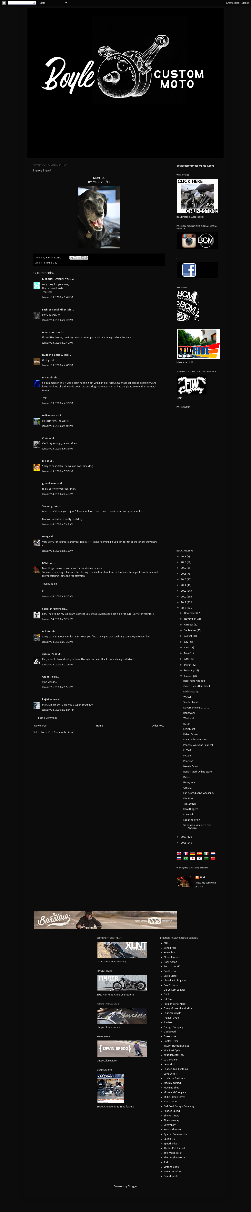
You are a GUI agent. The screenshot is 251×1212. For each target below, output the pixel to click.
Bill (44, 461)
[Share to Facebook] (83, 258)
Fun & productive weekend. (198, 793)
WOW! (187, 697)
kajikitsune (48, 699)
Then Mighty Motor (174, 1157)
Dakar (186, 777)
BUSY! (186, 723)
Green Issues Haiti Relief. (196, 686)
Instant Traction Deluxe (176, 1045)
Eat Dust (168, 999)
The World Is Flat (173, 1153)
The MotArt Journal (174, 1148)
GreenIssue (170, 1036)
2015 (184, 579)
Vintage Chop (171, 1167)
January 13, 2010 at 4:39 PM (57, 403)
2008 (184, 842)
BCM (45, 563)
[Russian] (179, 858)
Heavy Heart (190, 782)
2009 (184, 837)
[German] (193, 853)
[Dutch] (214, 853)
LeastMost (189, 729)
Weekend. (189, 718)
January (188, 676)
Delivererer (48, 415)
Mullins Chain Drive (174, 1097)
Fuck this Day (50, 263)
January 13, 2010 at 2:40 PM (57, 342)
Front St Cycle (171, 1017)
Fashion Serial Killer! (175, 1004)
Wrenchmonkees (173, 1171)
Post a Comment (47, 718)
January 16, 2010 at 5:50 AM (57, 687)
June (187, 647)
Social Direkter (51, 608)
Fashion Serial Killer (54, 309)
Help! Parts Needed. (194, 681)
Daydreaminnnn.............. (196, 707)
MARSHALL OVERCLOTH (56, 279)
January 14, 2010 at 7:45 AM (57, 524)
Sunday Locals (191, 702)
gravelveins (49, 483)
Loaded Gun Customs (176, 1069)
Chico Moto (170, 976)
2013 (184, 590)
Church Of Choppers (175, 980)
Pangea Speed (172, 1111)
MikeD (46, 631)
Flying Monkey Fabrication (178, 1008)
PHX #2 (187, 750)
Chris (45, 438)
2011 (184, 602)
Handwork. (189, 713)
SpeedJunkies (171, 1143)
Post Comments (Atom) (61, 732)
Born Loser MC (172, 966)
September (190, 630)
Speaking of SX (191, 820)
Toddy (167, 1162)
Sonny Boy (170, 1125)
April (187, 659)
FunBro (168, 1022)
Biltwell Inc (170, 952)
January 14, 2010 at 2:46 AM (57, 494)
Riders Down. (190, 734)
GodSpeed (170, 1031)
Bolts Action (170, 962)
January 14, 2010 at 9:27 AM (57, 619)
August (188, 636)
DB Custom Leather (174, 989)
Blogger (132, 1186)
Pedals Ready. (191, 691)
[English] (179, 853)
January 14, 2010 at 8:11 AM (57, 551)
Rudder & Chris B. (52, 355)
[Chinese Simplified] (214, 858)
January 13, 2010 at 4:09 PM (57, 365)
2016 (184, 573)
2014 (184, 585)
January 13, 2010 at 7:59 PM (57, 471)
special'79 (48, 654)
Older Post (158, 725)
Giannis (47, 676)
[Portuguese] (186, 858)
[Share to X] (79, 258)
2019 (184, 556)
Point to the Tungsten (195, 739)
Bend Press (170, 948)
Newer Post (40, 725)
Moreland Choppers (175, 1092)
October (189, 624)
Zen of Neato (171, 1176)
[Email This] (71, 258)
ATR (166, 943)
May (186, 653)
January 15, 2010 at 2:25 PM (57, 664)
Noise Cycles (171, 1101)
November (190, 618)
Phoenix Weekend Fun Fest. (198, 745)
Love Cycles (170, 1073)
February (189, 670)
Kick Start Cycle (172, 1050)
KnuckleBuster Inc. (174, 1055)
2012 (184, 596)
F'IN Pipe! (188, 798)
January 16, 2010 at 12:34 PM (58, 709)
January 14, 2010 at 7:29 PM (57, 642)
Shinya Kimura (171, 1115)
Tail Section (189, 803)
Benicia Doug (190, 766)
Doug (45, 536)
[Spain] (200, 853)
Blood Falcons (172, 957)
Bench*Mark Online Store (197, 771)
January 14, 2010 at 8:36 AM (57, 596)
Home (99, 725)
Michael (47, 377)
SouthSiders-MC (173, 1129)
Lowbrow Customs (174, 1078)
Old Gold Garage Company (179, 1106)
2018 (184, 562)
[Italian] (207, 853)
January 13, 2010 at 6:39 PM (57, 448)
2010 (184, 608)
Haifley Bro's (171, 1041)
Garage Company (173, 1027)
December (190, 613)
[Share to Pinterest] (86, 258)
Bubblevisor (170, 971)
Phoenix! (188, 761)
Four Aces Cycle (172, 1013)
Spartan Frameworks (175, 1134)
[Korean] (200, 858)
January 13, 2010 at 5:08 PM (57, 426)
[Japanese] (193, 858)
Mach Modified (172, 1083)
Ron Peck (188, 814)
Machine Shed (171, 1087)
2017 (184, 568)
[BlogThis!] (75, 258)
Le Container (171, 1059)
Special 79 (169, 1139)
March (188, 664)
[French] (186, 853)
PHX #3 (187, 755)
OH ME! (187, 787)
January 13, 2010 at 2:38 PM (57, 320)
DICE (166, 994)
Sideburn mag (171, 1120)
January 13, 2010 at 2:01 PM (57, 297)
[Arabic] (207, 858)
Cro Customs (171, 985)
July (186, 642)
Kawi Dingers (190, 809)
